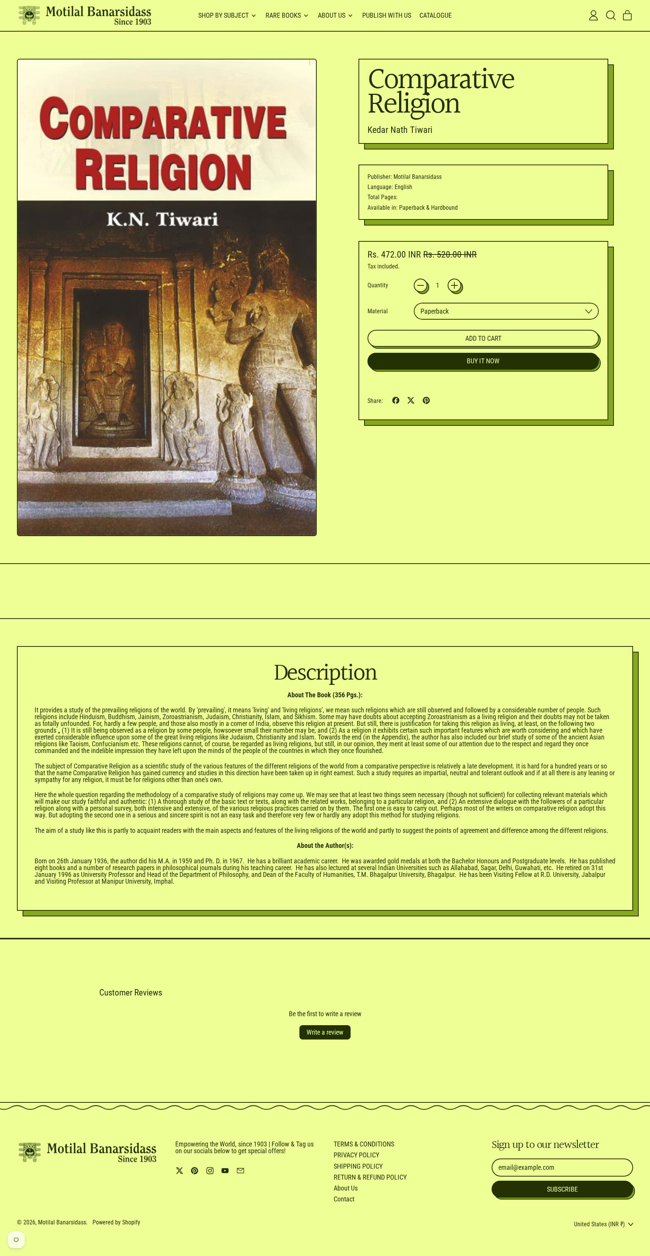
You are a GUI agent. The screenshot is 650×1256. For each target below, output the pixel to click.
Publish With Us (386, 15)
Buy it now (483, 361)
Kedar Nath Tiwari (400, 130)
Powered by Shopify (116, 1222)
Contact (344, 1199)
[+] (454, 285)
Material (378, 311)
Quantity (378, 285)
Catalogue (435, 15)
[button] (610, 15)
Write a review (325, 1032)
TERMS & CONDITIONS (364, 1144)
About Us (346, 1188)
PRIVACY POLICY (356, 1155)
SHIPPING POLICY (358, 1166)
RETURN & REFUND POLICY (370, 1177)
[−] (420, 285)
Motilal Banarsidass (62, 1222)
